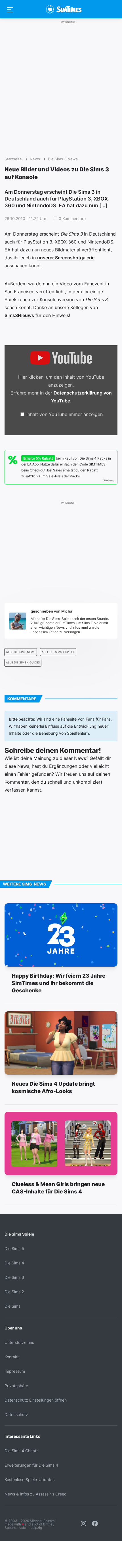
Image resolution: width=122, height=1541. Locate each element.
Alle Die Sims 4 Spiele (58, 652)
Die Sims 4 (14, 1262)
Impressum (15, 1371)
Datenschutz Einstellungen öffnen (36, 1400)
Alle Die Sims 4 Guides (23, 662)
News (35, 159)
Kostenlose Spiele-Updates (29, 1479)
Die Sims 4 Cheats (21, 1450)
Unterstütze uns (19, 1342)
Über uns (13, 1328)
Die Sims (12, 1306)
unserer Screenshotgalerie (65, 257)
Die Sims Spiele (19, 1234)
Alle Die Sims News (20, 652)
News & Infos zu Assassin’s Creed (36, 1494)
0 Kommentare (72, 219)
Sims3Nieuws (19, 315)
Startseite (13, 159)
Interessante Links (22, 1436)
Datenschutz (16, 1414)
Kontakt (12, 1356)
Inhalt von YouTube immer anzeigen (64, 414)
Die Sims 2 (14, 1291)
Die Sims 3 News (63, 159)
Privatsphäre (16, 1385)
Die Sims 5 (14, 1248)
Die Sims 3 (14, 1277)
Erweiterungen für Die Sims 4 (31, 1465)
